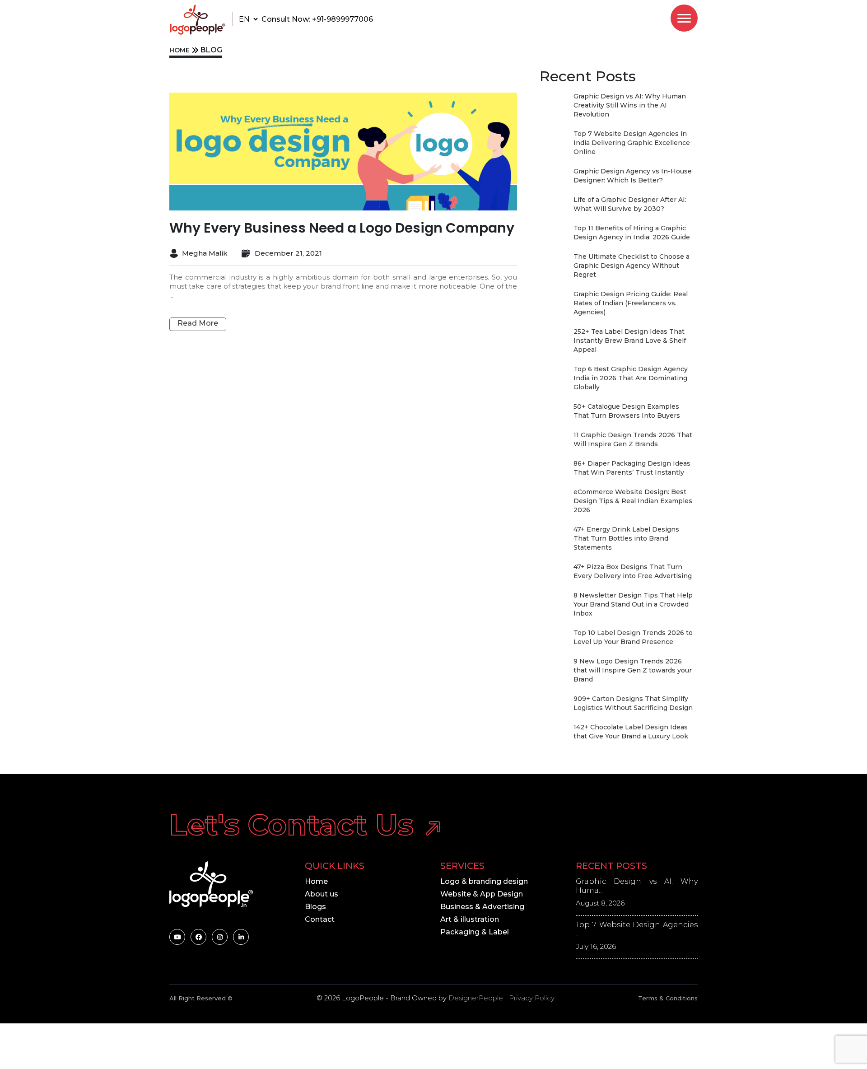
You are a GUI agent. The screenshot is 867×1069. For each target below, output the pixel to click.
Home (316, 881)
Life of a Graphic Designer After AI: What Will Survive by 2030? (629, 204)
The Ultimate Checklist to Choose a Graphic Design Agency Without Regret (631, 265)
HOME (179, 50)
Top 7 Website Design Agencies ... (637, 929)
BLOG (211, 50)
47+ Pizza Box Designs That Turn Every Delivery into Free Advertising (632, 571)
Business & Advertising (482, 906)
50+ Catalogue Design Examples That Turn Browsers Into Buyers (626, 411)
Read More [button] (197, 323)
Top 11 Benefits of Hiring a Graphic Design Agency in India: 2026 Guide (631, 232)
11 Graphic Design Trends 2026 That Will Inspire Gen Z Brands (632, 439)
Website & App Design (481, 894)
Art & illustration (469, 919)
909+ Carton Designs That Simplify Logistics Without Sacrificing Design (633, 703)
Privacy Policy (532, 998)
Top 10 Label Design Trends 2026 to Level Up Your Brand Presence (633, 637)
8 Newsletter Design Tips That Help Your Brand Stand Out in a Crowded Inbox (633, 604)
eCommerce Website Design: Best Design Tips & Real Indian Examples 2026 (632, 501)
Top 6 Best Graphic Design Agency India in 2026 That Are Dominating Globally (630, 378)
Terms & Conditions (668, 998)
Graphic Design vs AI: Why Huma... (637, 886)
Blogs (315, 906)
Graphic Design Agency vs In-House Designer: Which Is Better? (632, 175)
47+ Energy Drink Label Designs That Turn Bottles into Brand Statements (626, 538)
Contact (320, 919)
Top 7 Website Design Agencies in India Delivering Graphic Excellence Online (631, 143)
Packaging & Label (474, 932)
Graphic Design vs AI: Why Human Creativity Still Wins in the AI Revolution (629, 105)
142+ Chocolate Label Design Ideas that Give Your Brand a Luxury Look (630, 731)
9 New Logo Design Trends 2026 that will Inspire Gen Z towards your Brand (632, 670)
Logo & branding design (484, 881)
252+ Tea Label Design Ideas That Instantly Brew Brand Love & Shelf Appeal (629, 340)
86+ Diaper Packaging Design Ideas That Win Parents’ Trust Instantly (631, 467)
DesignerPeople (475, 998)
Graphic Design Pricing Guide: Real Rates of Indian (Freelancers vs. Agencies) (630, 303)
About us (321, 894)
